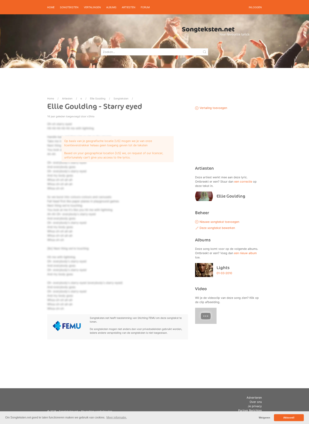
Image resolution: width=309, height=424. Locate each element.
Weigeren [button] (264, 417)
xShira (90, 116)
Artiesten (67, 98)
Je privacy (255, 406)
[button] (206, 315)
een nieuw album (245, 253)
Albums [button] (111, 7)
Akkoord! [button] (289, 417)
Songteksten (121, 98)
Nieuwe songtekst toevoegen (219, 222)
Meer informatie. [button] (116, 417)
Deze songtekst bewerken (217, 228)
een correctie (243, 181)
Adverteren (254, 397)
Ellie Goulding (98, 98)
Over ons (256, 402)
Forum (145, 7)
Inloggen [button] (255, 7)
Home (51, 7)
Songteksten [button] (69, 7)
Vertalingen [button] (92, 7)
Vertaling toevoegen (213, 108)
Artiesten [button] (128, 7)
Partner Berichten (250, 410)
